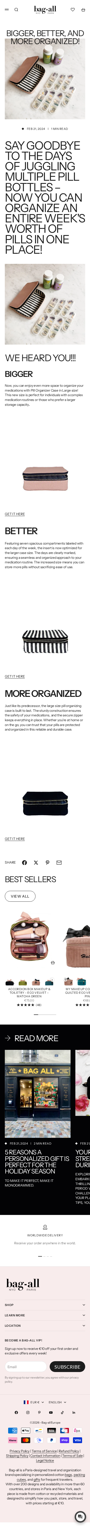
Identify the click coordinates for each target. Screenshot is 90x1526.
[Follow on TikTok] (62, 1412)
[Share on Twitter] (36, 863)
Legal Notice (45, 1460)
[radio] (9, 980)
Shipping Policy (17, 1455)
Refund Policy (69, 1451)
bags (68, 1475)
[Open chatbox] (80, 1517)
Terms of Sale (72, 1455)
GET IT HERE (15, 514)
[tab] (30, 879)
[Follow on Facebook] (16, 1412)
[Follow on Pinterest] (39, 1412)
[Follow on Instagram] (28, 1412)
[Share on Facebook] (24, 863)
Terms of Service (44, 1451)
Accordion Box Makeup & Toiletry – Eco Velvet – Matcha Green (29, 993)
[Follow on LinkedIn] (74, 1412)
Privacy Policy (20, 1451)
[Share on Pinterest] (47, 863)
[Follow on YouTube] (51, 1412)
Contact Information (45, 1455)
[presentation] (52, 980)
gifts (37, 1479)
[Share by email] (59, 863)
